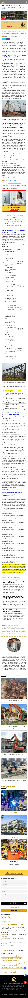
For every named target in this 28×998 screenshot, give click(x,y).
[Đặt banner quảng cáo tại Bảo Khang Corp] (14, 24)
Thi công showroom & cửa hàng (9, 965)
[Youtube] (6, 917)
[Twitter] (9, 917)
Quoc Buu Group (16, 995)
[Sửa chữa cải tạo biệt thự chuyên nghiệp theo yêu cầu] (14, 15)
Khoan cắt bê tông (19, 967)
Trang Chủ (5, 5)
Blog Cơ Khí (19, 5)
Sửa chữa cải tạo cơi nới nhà (8, 969)
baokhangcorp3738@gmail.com (14, 225)
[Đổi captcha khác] (25, 903)
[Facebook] (2, 917)
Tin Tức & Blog (12, 5)
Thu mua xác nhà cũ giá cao (8, 963)
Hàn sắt (3, 956)
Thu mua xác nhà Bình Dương (8, 972)
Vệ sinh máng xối (17, 958)
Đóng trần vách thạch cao (7, 967)
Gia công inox (16, 960)
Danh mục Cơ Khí (12, 177)
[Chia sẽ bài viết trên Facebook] (8, 39)
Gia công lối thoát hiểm (7, 958)
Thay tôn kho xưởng (11, 956)
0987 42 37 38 (14, 209)
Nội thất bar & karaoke (7, 960)
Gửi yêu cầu (14, 910)
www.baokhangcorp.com (14, 223)
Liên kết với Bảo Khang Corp (14, 183)
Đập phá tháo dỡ (21, 956)
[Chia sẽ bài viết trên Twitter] (4, 39)
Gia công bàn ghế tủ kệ (21, 963)
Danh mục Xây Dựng (12, 180)
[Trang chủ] (3, 1)
